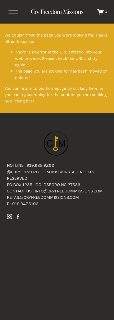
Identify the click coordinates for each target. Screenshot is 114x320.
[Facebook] (18, 216)
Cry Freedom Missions (57, 12)
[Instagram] (9, 216)
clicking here (85, 88)
